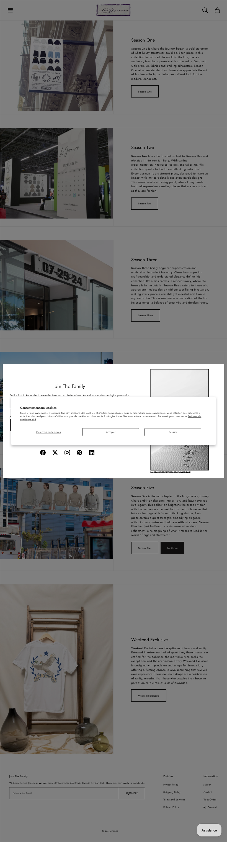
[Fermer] (218, 370)
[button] (43, 452)
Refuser (173, 431)
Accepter (110, 431)
